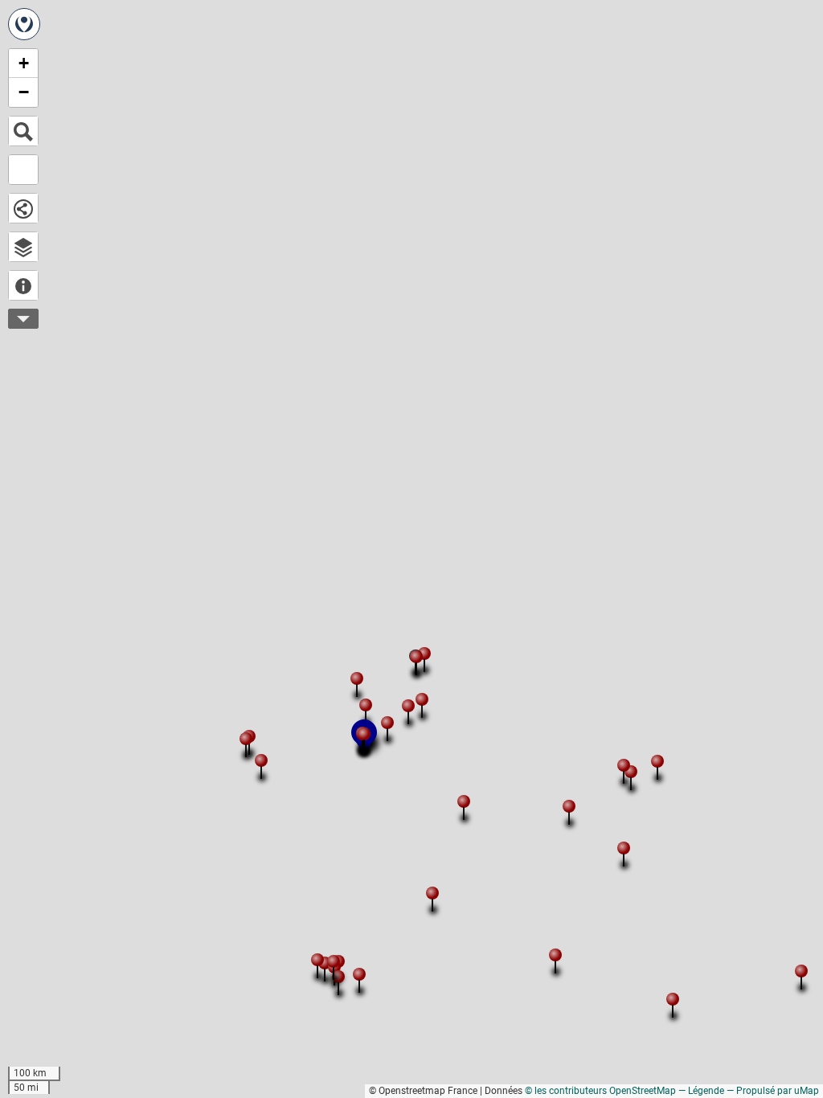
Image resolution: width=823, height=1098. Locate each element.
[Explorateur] (23, 246)
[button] (656, 759)
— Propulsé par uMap (773, 1090)
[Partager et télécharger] (23, 208)
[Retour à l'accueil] (24, 24)
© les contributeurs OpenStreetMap (600, 1090)
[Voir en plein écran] (23, 169)
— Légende (701, 1090)
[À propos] (23, 285)
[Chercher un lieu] (23, 131)
